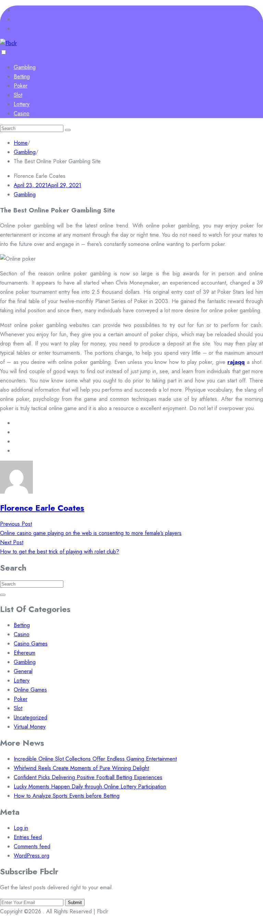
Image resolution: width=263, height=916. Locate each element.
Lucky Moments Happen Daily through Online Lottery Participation (90, 786)
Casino (21, 113)
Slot (18, 95)
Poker (20, 86)
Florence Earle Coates (42, 508)
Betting (22, 76)
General (23, 671)
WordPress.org (31, 856)
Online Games (30, 690)
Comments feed (32, 846)
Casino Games (31, 643)
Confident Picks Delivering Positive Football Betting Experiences (88, 777)
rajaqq (236, 362)
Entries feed (28, 837)
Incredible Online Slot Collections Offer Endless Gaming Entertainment (95, 759)
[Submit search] (68, 130)
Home (20, 143)
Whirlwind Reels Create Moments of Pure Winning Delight (81, 768)
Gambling (25, 67)
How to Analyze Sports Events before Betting (67, 796)
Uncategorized (30, 717)
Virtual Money (30, 727)
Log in (21, 828)
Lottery (21, 104)
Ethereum (24, 653)
